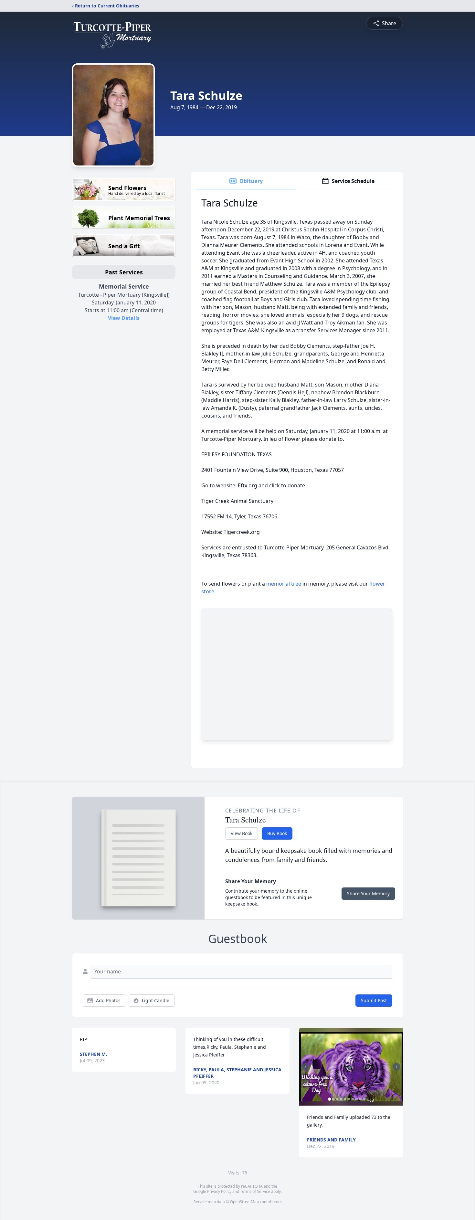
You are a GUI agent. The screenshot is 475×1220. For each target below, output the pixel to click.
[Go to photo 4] (341, 1099)
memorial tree (283, 583)
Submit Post (374, 1000)
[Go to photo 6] (349, 1099)
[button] (351, 1067)
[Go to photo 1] (329, 1099)
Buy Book (277, 833)
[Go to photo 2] (333, 1099)
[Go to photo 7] (353, 1099)
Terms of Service (255, 1191)
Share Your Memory (368, 893)
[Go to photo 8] (356, 1099)
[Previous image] (306, 1067)
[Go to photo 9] (360, 1099)
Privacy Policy (219, 1191)
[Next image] (396, 1067)
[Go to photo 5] (345, 1099)
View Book (241, 833)
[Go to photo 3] (337, 1099)
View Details (124, 318)
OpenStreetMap (244, 1201)
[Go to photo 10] (364, 1099)
